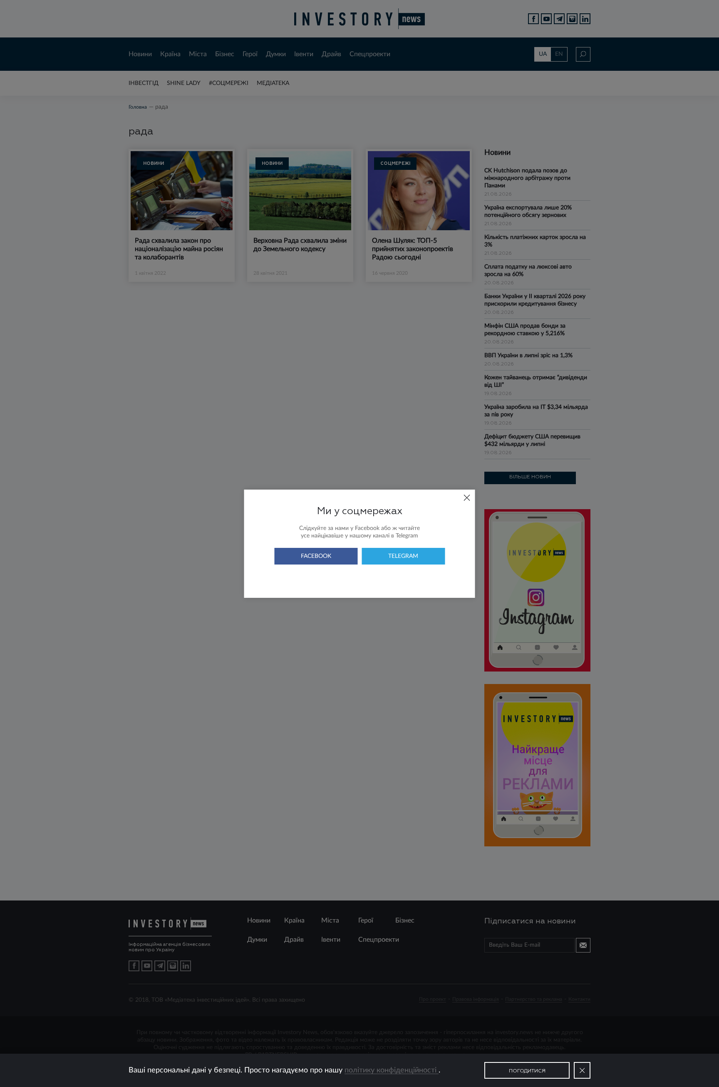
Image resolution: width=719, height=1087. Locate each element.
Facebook (316, 556)
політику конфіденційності (392, 1070)
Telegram (403, 556)
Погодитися (527, 1071)
